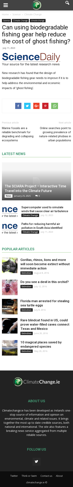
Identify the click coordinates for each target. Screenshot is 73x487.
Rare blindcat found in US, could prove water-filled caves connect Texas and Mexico (44, 324)
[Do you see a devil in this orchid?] (10, 287)
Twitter (14, 476)
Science (6, 20)
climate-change (37, 20)
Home (5, 14)
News (8, 196)
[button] (67, 5)
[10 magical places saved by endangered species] (10, 348)
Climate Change (20, 20)
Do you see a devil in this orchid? (44, 282)
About (59, 476)
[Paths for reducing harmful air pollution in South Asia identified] (10, 228)
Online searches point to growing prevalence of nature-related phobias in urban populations (55, 134)
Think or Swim (29, 476)
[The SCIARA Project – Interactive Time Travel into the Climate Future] (36, 181)
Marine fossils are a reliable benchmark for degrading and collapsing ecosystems (17, 134)
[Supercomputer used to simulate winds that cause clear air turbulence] (10, 211)
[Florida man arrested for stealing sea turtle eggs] (10, 306)
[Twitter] (36, 462)
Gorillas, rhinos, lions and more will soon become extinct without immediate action (45, 264)
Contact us (46, 476)
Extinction (27, 273)
